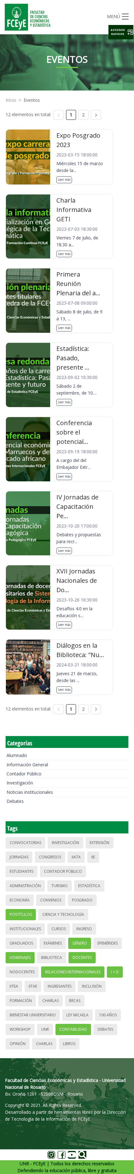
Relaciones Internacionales (72, 972)
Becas (74, 1000)
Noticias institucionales (30, 792)
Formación (21, 1000)
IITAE (33, 986)
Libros (69, 1043)
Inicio (11, 100)
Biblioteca (51, 957)
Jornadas (19, 857)
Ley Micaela (77, 1015)
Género (79, 943)
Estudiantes (21, 871)
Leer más (64, 179)
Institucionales (25, 928)
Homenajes (20, 957)
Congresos (50, 857)
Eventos (32, 100)
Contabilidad (73, 1029)
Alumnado (17, 755)
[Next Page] (96, 115)
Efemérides (108, 943)
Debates (15, 801)
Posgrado (82, 900)
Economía (20, 900)
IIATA (76, 857)
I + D (115, 972)
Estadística (89, 885)
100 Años (108, 1015)
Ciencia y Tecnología (63, 914)
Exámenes (53, 943)
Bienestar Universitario (33, 1015)
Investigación (20, 783)
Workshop (20, 1029)
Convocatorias (25, 842)
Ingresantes (59, 986)
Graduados (21, 943)
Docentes (82, 957)
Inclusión (92, 986)
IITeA (14, 986)
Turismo (59, 885)
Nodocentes (22, 972)
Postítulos (21, 914)
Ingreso (84, 928)
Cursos (58, 928)
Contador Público (24, 774)
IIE (93, 857)
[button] (120, 32)
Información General (27, 765)
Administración (25, 885)
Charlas (50, 1000)
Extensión (99, 842)
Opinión (18, 1043)
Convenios (50, 900)
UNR (45, 1029)
